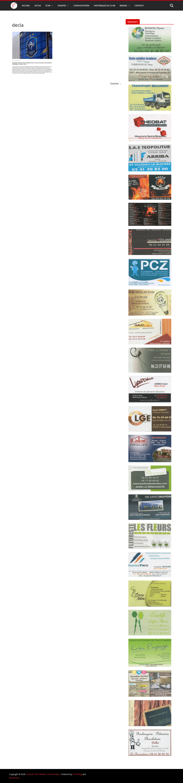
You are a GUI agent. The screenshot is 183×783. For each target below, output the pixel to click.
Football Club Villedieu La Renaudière (43, 774)
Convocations (81, 5)
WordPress (14, 777)
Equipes (62, 5)
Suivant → (115, 83)
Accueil (26, 5)
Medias (123, 5)
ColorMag (77, 774)
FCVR (47, 5)
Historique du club (104, 5)
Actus (38, 5)
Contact (139, 5)
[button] (51, 6)
